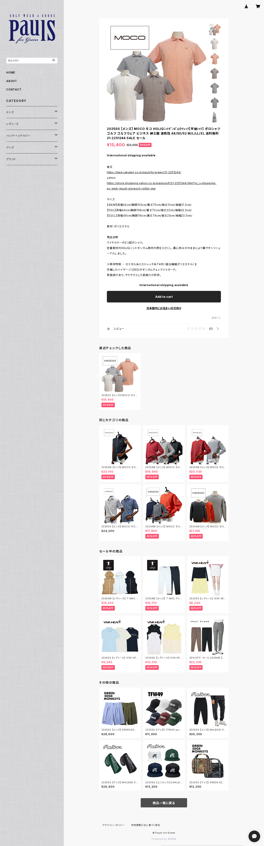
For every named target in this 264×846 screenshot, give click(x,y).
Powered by (160, 839)
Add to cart (164, 297)
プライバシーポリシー (113, 825)
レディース (12, 123)
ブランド (11, 159)
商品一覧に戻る (164, 803)
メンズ (10, 112)
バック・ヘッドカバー (18, 135)
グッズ (10, 147)
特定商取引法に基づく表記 (145, 825)
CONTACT (13, 89)
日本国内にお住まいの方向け (163, 308)
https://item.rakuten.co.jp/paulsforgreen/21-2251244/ (144, 172)
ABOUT (11, 81)
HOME (10, 72)
